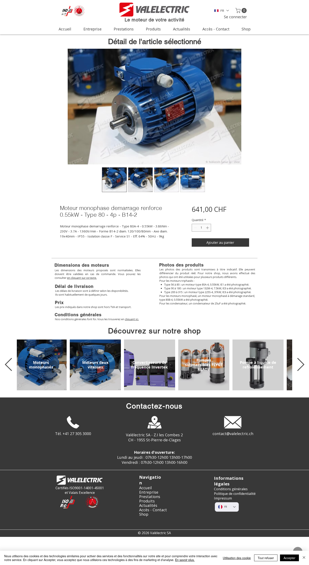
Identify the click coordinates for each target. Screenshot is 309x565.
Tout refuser (266, 558)
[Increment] (207, 227)
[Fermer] (303, 558)
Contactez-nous (154, 406)
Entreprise (148, 492)
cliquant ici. (132, 319)
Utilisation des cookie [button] (237, 558)
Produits (147, 501)
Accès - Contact (153, 510)
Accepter (289, 558)
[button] (241, 10)
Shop (143, 514)
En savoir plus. (185, 560)
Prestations (149, 496)
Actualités (148, 505)
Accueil (145, 488)
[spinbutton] (201, 227)
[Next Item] (300, 365)
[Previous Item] (8, 365)
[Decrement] (195, 227)
